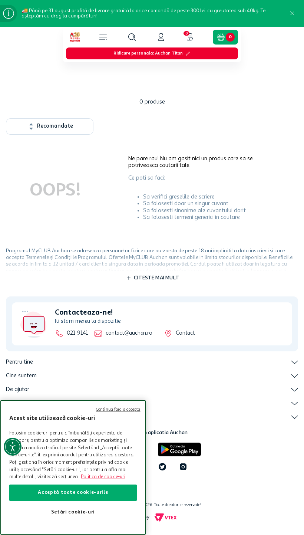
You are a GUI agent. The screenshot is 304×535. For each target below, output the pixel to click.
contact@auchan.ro (129, 333)
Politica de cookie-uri (103, 477)
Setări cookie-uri (73, 512)
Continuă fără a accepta (118, 410)
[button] (132, 37)
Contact (185, 333)
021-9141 (77, 333)
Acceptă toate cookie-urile (73, 492)
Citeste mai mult (156, 277)
